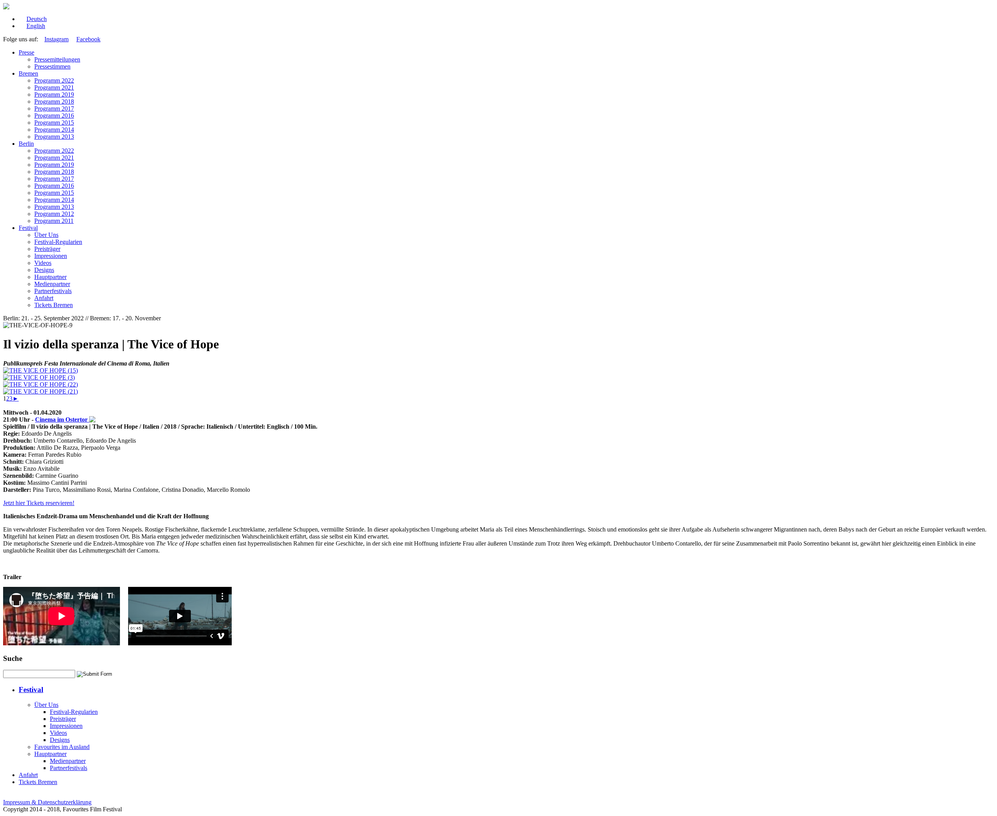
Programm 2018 (54, 101)
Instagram (56, 39)
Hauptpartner (50, 277)
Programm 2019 (54, 94)
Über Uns (46, 234)
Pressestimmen (52, 66)
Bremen (28, 73)
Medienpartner (52, 284)
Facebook (88, 39)
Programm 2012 (54, 213)
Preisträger (47, 249)
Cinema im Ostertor (62, 419)
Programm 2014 (54, 129)
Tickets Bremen (53, 305)
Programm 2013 (54, 136)
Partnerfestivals (53, 291)
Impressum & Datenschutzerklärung (47, 802)
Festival (28, 227)
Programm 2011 (54, 220)
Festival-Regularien (58, 241)
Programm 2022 (54, 80)
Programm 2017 (54, 108)
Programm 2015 (54, 122)
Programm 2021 (54, 87)
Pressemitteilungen (57, 59)
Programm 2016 (54, 115)
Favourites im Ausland (62, 747)
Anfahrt (43, 298)
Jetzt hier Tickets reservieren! (38, 503)
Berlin (26, 143)
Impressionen (50, 256)
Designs (44, 270)
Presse (26, 52)
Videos (42, 263)
